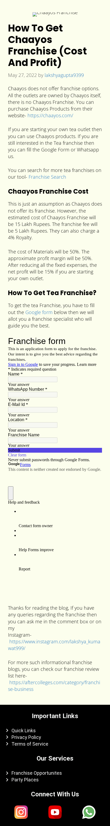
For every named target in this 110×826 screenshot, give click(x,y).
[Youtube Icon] (55, 812)
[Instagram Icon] (21, 812)
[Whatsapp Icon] (89, 812)
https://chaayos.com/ (50, 115)
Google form (39, 312)
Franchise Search (47, 177)
